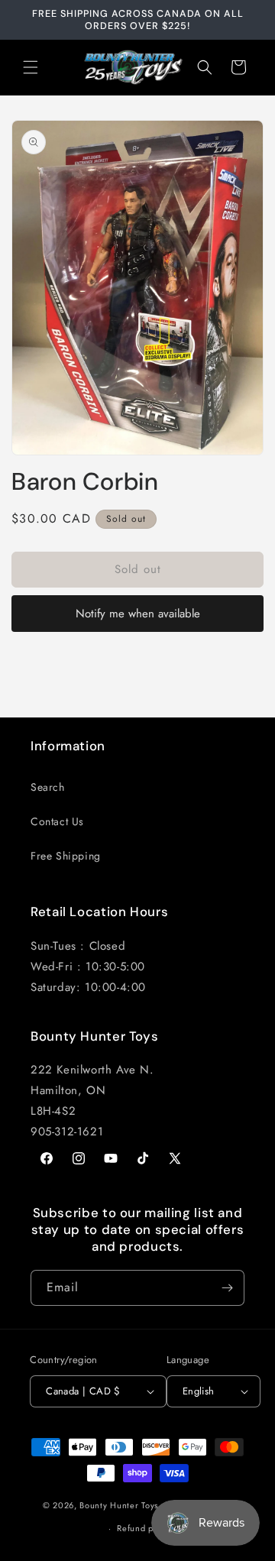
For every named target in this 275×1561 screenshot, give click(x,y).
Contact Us (57, 821)
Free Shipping (66, 855)
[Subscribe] (227, 1288)
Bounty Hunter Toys (118, 1504)
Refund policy (145, 1528)
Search (48, 787)
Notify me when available (138, 613)
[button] (30, 67)
